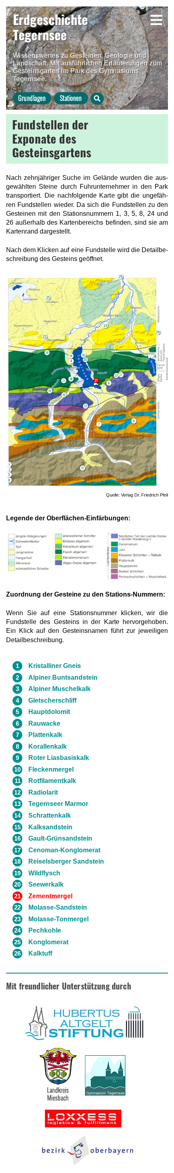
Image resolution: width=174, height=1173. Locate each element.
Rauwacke (44, 723)
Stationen (71, 98)
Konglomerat (48, 942)
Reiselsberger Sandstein (66, 861)
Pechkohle (44, 930)
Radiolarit (43, 792)
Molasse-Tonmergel (58, 919)
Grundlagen (32, 98)
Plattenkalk (45, 734)
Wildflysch (44, 873)
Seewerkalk (46, 884)
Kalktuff (40, 953)
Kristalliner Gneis (54, 665)
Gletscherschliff (52, 700)
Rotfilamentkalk (52, 780)
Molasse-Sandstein (57, 907)
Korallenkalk (47, 746)
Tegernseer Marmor (58, 803)
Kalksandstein (50, 827)
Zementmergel (50, 896)
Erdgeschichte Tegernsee (50, 27)
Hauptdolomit (49, 711)
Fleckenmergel (51, 769)
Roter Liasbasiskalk (58, 757)
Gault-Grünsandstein (60, 838)
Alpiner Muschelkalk (59, 688)
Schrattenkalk (49, 815)
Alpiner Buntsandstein (63, 677)
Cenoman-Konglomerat (64, 850)
